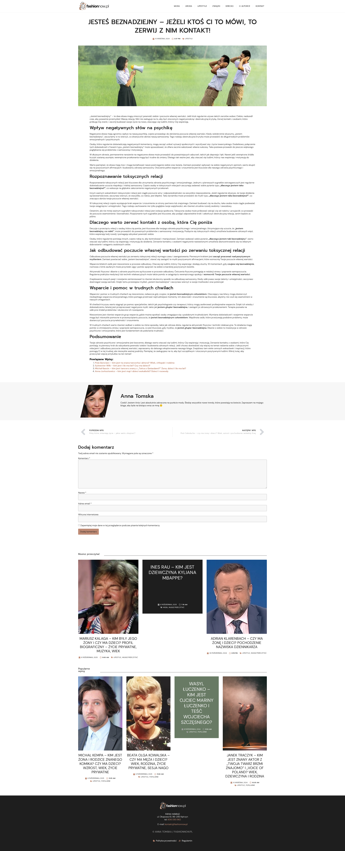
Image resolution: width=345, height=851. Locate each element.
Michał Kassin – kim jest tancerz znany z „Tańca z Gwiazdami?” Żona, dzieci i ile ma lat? (140, 368)
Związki (216, 6)
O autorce (244, 6)
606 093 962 (174, 819)
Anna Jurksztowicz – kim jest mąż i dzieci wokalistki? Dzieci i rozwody (131, 371)
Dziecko (230, 6)
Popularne (105, 781)
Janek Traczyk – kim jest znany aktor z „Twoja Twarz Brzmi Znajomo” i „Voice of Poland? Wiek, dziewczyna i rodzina (244, 766)
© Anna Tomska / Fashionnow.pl (172, 831)
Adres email (85, 504)
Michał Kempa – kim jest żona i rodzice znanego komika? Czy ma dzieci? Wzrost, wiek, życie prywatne (100, 763)
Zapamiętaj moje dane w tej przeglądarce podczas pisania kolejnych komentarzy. (120, 525)
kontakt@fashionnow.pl (176, 824)
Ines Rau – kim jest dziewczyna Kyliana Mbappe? (172, 572)
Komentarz (84, 458)
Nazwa (82, 493)
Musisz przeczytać (130, 657)
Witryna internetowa (88, 514)
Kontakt (260, 6)
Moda (177, 6)
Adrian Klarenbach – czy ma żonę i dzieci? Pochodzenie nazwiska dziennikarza (237, 642)
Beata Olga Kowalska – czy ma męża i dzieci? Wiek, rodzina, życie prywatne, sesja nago (148, 761)
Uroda (188, 6)
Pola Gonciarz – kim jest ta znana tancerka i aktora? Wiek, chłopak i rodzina (134, 362)
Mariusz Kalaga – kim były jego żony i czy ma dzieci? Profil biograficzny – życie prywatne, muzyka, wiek (108, 644)
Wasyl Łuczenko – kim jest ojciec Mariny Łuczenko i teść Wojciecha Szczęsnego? (196, 703)
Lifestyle (202, 6)
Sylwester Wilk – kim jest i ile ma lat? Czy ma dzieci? (122, 365)
